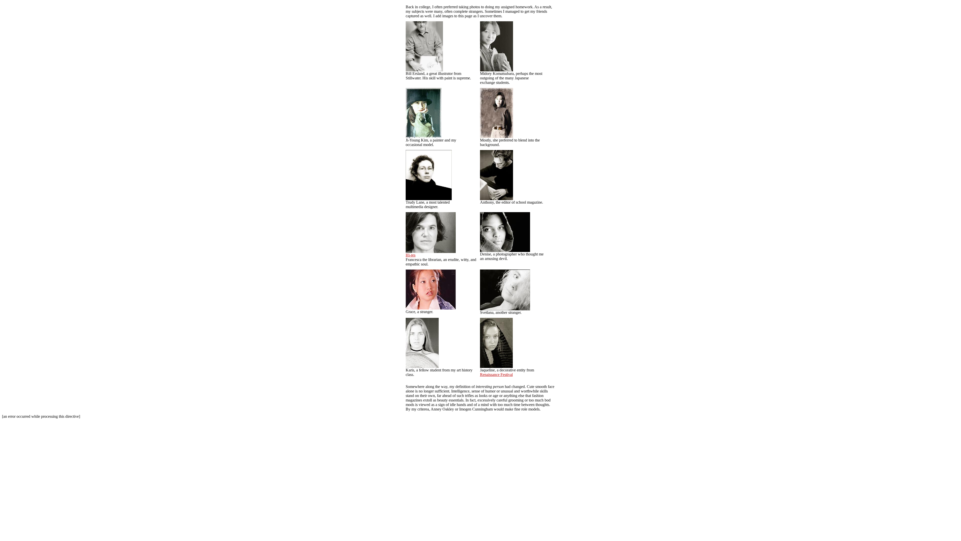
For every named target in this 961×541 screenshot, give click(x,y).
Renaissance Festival (496, 374)
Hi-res (410, 255)
